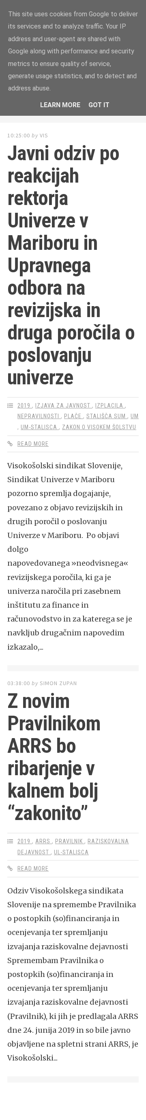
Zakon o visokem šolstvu (99, 427)
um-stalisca (40, 427)
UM (135, 416)
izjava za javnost (63, 405)
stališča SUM (106, 416)
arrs (43, 841)
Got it (99, 105)
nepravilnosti (39, 416)
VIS (44, 135)
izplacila (110, 405)
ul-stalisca (71, 852)
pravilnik (69, 841)
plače (73, 416)
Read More (33, 444)
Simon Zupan (58, 683)
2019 (24, 405)
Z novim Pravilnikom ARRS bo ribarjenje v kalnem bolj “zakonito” (54, 757)
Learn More (60, 105)
